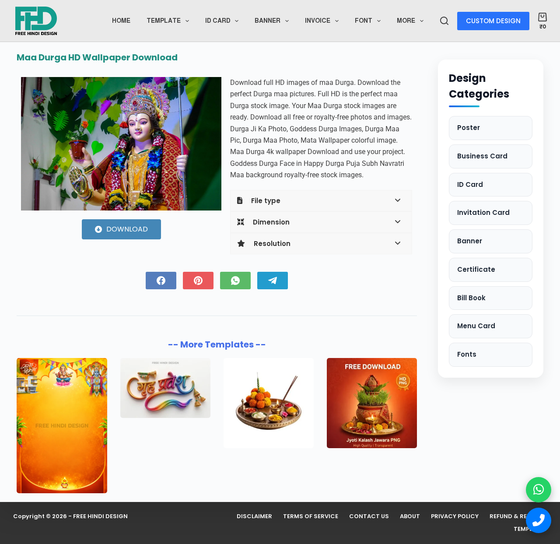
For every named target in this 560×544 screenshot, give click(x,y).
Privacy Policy (455, 516)
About (410, 516)
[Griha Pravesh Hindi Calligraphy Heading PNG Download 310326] (165, 388)
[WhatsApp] (235, 280)
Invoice (317, 20)
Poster (468, 127)
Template (164, 20)
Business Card (482, 156)
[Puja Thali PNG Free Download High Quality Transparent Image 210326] (269, 403)
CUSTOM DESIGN (493, 20)
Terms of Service (310, 516)
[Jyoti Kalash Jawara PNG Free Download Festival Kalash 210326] (372, 403)
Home (121, 20)
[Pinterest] (198, 280)
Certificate (476, 269)
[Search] (444, 21)
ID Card (470, 184)
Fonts (466, 354)
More (406, 20)
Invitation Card (483, 212)
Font (363, 20)
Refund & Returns (518, 516)
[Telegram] (272, 280)
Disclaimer (254, 516)
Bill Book (471, 297)
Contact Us (369, 516)
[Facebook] (161, 280)
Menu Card (476, 325)
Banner (267, 20)
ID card (218, 20)
